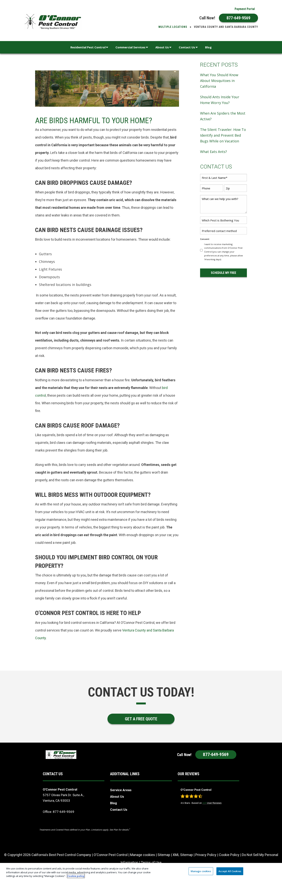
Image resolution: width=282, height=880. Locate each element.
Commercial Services (130, 47)
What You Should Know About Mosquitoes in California (219, 81)
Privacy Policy (205, 855)
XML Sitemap (183, 855)
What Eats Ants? (213, 151)
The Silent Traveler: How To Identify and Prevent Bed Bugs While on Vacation (223, 135)
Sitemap (163, 855)
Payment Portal (245, 9)
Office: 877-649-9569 (58, 812)
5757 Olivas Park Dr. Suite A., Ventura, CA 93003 (63, 797)
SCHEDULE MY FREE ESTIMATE (223, 274)
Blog (208, 47)
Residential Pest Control (88, 47)
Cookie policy (75, 876)
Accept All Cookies (230, 871)
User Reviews (212, 803)
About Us (162, 47)
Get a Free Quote (141, 719)
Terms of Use (151, 862)
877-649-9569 (238, 18)
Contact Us (187, 47)
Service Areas (120, 790)
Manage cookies (142, 855)
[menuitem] (244, 9)
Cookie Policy (229, 855)
